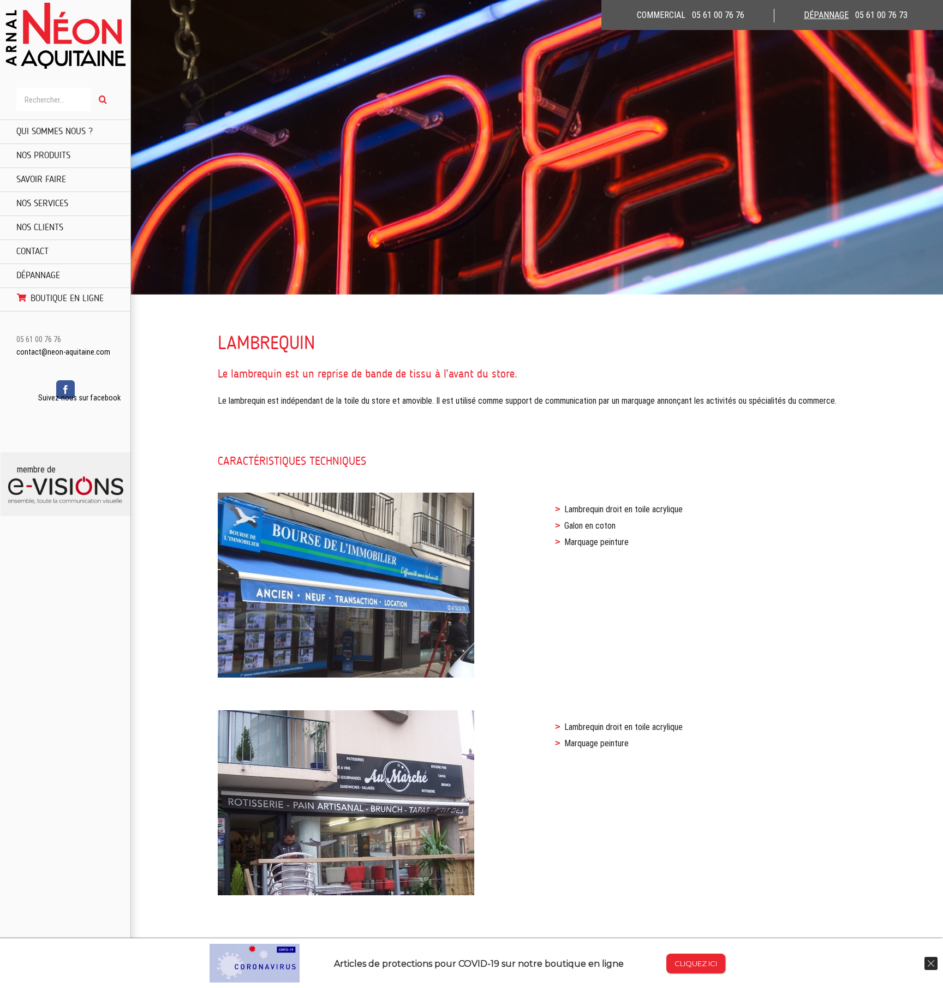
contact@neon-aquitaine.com (63, 352)
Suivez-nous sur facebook (79, 397)
